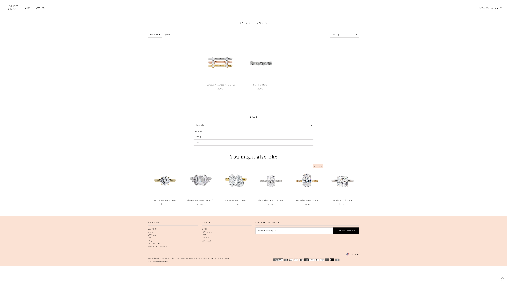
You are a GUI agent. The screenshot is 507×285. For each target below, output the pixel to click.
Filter (152, 34)
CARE (150, 232)
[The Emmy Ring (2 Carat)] (164, 180)
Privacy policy (169, 258)
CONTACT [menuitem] (41, 8)
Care (197, 142)
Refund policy (154, 258)
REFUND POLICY (156, 244)
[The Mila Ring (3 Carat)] (342, 180)
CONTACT (152, 235)
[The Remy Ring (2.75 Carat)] (200, 180)
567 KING (152, 229)
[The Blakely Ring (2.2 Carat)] (271, 180)
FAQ (150, 241)
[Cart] (501, 8)
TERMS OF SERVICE (157, 246)
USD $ (353, 254)
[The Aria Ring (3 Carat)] (235, 180)
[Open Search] (492, 8)
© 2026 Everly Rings (157, 261)
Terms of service (185, 258)
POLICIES (152, 238)
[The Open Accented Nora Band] (220, 63)
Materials (199, 125)
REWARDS (207, 232)
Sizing (198, 137)
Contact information (220, 258)
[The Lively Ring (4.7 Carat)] (306, 180)
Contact (199, 131)
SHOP (28, 8)
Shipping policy (201, 258)
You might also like (253, 156)
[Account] (496, 8)
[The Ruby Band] (260, 63)
